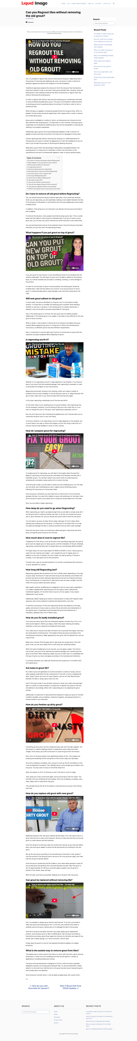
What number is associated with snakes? (103, 46)
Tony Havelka (31, 18)
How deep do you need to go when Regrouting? (42, 171)
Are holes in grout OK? (35, 180)
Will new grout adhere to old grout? (39, 165)
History (98, 3)
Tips (27, 979)
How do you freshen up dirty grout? (39, 182)
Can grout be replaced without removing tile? (42, 186)
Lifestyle (107, 3)
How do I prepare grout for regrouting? (40, 169)
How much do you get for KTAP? (102, 68)
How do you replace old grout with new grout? (43, 184)
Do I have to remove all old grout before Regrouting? (44, 160)
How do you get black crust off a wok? (103, 73)
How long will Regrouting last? (37, 175)
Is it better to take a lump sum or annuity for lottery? (104, 35)
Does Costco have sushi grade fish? (104, 78)
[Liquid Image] (35, 3)
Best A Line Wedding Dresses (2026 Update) (103, 57)
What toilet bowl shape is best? (102, 62)
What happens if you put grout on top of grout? (42, 162)
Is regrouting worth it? (35, 167)
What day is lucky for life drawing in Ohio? (102, 84)
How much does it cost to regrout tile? (39, 173)
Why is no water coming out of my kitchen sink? (103, 51)
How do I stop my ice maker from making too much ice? (103, 40)
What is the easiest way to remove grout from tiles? (44, 189)
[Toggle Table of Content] (58, 158)
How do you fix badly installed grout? (39, 178)
